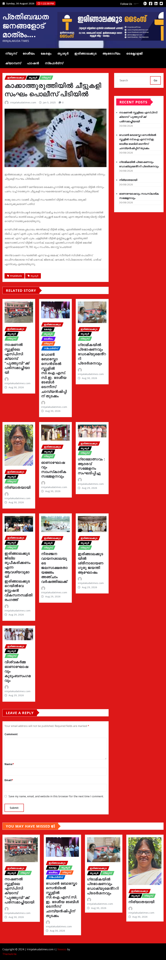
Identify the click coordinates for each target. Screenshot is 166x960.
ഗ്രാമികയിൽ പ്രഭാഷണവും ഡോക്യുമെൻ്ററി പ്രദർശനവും (92, 353)
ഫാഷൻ (33, 63)
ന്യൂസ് (11, 53)
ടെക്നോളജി (134, 53)
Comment (11, 734)
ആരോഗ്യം (111, 53)
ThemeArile (9, 954)
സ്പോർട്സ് (54, 63)
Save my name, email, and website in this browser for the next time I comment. (56, 796)
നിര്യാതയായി (18, 487)
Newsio (61, 949)
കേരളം (46, 53)
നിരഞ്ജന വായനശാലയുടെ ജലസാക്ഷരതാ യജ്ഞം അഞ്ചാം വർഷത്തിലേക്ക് (54, 567)
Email (9, 780)
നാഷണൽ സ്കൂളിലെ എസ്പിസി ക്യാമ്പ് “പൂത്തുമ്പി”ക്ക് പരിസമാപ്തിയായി (17, 358)
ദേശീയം (29, 53)
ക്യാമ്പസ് (13, 63)
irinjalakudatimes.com (23, 102)
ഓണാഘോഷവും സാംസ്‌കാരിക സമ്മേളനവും (53, 469)
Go (155, 80)
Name (9, 764)
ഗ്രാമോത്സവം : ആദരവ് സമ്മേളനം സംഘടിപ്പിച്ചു (91, 465)
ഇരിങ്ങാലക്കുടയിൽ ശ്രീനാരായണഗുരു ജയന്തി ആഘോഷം (90, 563)
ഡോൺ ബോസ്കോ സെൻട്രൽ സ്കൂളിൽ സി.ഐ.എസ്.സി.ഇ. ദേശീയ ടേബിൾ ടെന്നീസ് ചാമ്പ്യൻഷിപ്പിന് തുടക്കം (54, 375)
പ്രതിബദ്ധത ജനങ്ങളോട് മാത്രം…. (25, 25)
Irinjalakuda (16, 275)
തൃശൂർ (63, 53)
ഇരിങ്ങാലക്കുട (85, 53)
